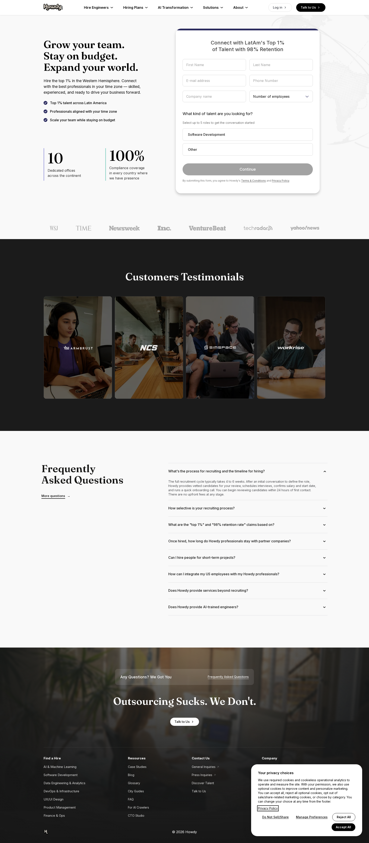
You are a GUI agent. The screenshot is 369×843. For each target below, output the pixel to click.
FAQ (131, 799)
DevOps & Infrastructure (61, 791)
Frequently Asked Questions (228, 677)
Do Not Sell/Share (275, 817)
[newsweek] (124, 228)
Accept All (343, 827)
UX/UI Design (53, 799)
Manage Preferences (312, 817)
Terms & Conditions (253, 180)
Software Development (61, 775)
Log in (277, 7)
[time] (83, 228)
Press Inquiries (202, 775)
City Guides (136, 791)
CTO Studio (136, 815)
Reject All (344, 817)
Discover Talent (203, 783)
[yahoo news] (304, 228)
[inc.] (164, 228)
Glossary (134, 783)
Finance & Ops (54, 815)
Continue (248, 169)
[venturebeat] (207, 228)
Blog (131, 775)
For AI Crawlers (138, 807)
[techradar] (258, 228)
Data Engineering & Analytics (64, 783)
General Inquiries (203, 767)
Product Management (60, 807)
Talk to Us (308, 7)
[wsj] (54, 228)
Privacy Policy (280, 180)
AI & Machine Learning (60, 767)
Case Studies (137, 767)
